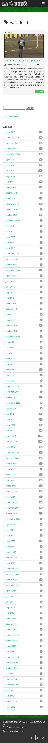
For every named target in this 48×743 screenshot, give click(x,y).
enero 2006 (10, 629)
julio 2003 (9, 690)
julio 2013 (9, 226)
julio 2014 (9, 165)
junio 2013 (10, 231)
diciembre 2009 (12, 452)
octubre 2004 (11, 668)
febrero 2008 (11, 491)
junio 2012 (10, 286)
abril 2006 (9, 613)
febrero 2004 (11, 679)
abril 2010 (9, 430)
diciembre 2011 (12, 320)
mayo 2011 (10, 358)
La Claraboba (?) (12, 116)
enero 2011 (10, 380)
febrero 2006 (11, 624)
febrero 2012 (11, 309)
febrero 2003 (11, 701)
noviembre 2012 (12, 259)
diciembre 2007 (12, 502)
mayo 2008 (10, 474)
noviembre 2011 (12, 325)
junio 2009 (10, 469)
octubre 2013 (11, 215)
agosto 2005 (10, 646)
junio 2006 (10, 602)
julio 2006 (9, 596)
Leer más (39, 92)
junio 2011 (10, 353)
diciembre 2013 (12, 204)
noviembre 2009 (12, 458)
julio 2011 (9, 347)
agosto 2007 (10, 524)
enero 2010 (10, 447)
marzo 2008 (10, 485)
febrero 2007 (11, 557)
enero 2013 (10, 248)
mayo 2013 (10, 237)
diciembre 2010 (12, 386)
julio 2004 (9, 673)
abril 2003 (9, 695)
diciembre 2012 (12, 253)
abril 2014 (9, 181)
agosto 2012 (10, 275)
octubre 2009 (11, 463)
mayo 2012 (10, 292)
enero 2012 (10, 314)
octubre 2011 (11, 331)
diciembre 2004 (12, 657)
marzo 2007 (10, 552)
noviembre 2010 (12, 392)
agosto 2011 (10, 342)
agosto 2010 (10, 408)
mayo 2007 (10, 541)
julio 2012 (9, 281)
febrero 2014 (11, 193)
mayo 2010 (10, 425)
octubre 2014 (11, 148)
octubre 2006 (11, 579)
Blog (9, 32)
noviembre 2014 (12, 143)
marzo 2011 (10, 369)
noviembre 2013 (12, 209)
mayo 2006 (10, 607)
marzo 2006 (10, 618)
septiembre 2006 (12, 585)
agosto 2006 (10, 590)
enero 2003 (10, 707)
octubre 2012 (11, 264)
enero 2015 (10, 132)
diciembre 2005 (12, 635)
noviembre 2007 (12, 508)
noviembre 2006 (12, 574)
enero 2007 (10, 563)
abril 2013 (9, 242)
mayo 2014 (10, 176)
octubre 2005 (11, 640)
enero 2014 (10, 198)
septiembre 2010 (12, 403)
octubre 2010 (11, 397)
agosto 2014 (10, 159)
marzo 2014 (10, 187)
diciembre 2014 (12, 137)
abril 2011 (9, 364)
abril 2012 (9, 298)
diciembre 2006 (12, 568)
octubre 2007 (11, 513)
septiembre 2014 (12, 154)
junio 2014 (10, 170)
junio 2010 (10, 419)
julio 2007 (9, 530)
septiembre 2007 (12, 519)
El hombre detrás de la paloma (22, 60)
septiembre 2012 (12, 270)
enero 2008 (10, 497)
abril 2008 (9, 480)
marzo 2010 (10, 436)
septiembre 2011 (12, 336)
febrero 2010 (11, 441)
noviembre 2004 (12, 662)
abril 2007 (9, 546)
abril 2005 (9, 651)
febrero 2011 (11, 375)
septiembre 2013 (12, 220)
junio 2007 (10, 535)
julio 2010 (9, 414)
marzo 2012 (10, 303)
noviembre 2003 (12, 684)
